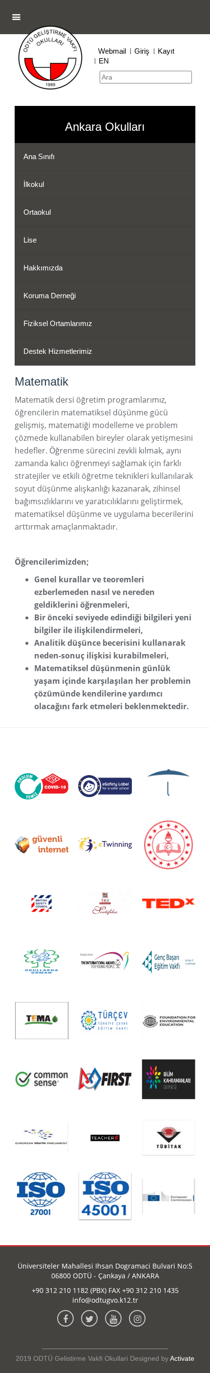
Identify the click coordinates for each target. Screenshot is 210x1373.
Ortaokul (37, 212)
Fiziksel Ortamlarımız (57, 323)
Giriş (141, 51)
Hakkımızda (43, 268)
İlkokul (33, 184)
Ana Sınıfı (39, 156)
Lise (30, 240)
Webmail (112, 51)
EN (104, 61)
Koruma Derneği (49, 295)
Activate (182, 1358)
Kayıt (166, 51)
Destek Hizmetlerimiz (57, 351)
